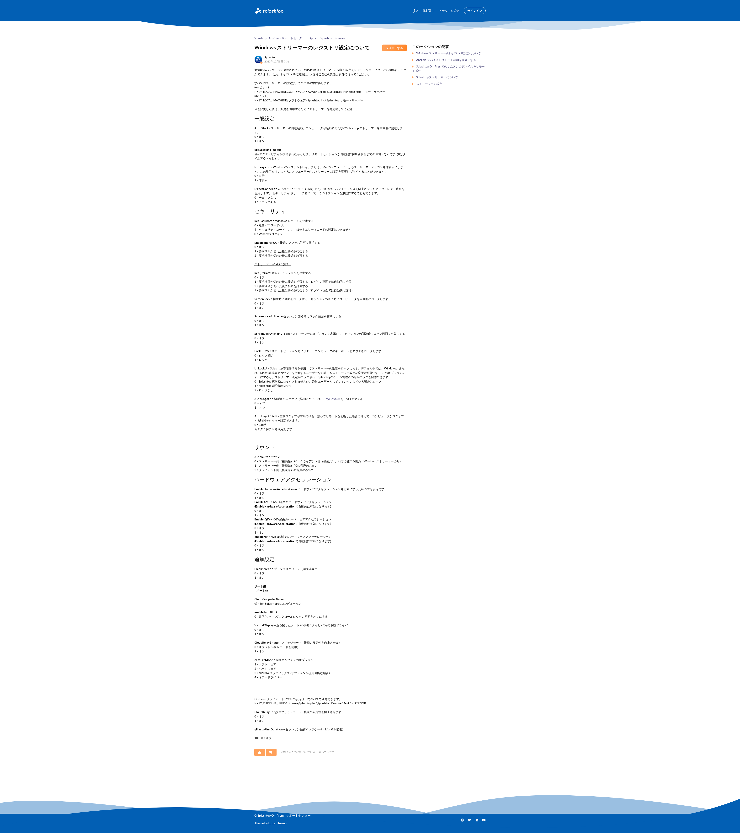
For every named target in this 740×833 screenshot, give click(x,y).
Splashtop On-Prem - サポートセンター (279, 38)
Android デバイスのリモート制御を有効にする (446, 60)
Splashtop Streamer (333, 38)
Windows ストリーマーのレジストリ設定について (448, 53)
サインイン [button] (475, 10)
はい (259, 752)
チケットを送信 (449, 10)
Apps (312, 38)
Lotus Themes (277, 823)
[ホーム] (269, 10)
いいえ (271, 752)
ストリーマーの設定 (429, 83)
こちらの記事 (332, 398)
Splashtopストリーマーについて (437, 77)
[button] (414, 10)
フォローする (394, 48)
